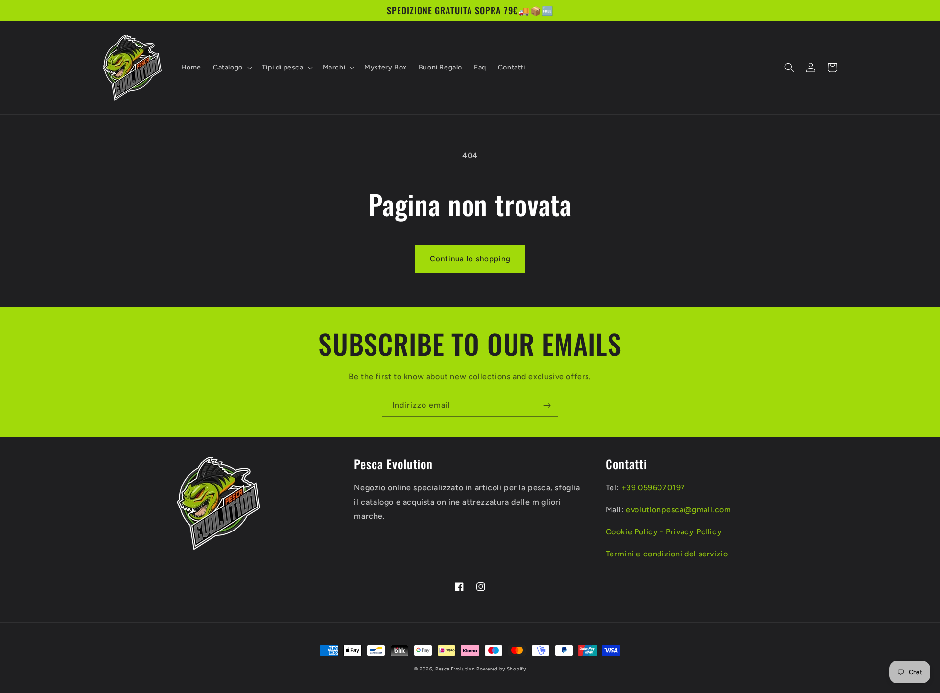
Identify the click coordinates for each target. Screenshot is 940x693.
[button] (231, 67)
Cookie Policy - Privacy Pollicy (664, 531)
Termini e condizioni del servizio (667, 553)
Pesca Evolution (455, 669)
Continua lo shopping (470, 258)
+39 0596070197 (653, 487)
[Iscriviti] (547, 405)
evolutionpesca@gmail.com (678, 509)
